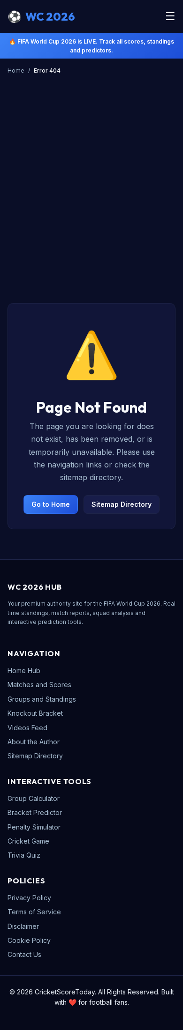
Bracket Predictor (35, 812)
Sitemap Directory (122, 504)
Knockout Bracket (35, 713)
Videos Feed (27, 728)
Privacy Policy (29, 898)
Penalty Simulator (34, 827)
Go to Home (50, 504)
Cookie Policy (29, 940)
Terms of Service (34, 912)
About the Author (34, 742)
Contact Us (24, 954)
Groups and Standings (42, 699)
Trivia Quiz (24, 855)
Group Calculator (34, 798)
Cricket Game (28, 841)
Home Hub (24, 670)
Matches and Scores (39, 685)
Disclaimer (23, 926)
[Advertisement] (91, 174)
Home (16, 70)
